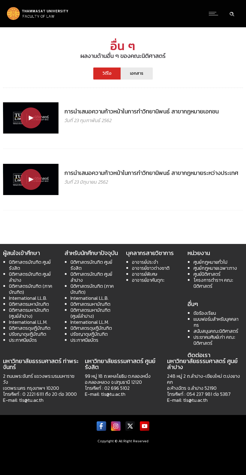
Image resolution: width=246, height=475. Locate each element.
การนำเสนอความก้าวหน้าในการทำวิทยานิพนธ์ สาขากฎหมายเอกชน (141, 111)
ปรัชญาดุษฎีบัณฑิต (27, 334)
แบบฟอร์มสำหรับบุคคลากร (216, 322)
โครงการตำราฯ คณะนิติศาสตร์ (213, 283)
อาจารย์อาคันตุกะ (148, 280)
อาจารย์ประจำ (145, 262)
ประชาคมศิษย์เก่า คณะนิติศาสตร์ (214, 340)
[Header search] (232, 13)
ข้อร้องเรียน (205, 313)
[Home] (38, 19)
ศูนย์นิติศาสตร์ (207, 274)
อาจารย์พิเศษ (144, 274)
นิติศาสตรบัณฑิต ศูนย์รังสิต (30, 265)
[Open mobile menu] (215, 14)
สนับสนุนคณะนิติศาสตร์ (216, 331)
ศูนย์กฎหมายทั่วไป (210, 262)
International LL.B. (28, 298)
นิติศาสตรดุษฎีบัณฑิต (29, 328)
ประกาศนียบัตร (23, 340)
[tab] (107, 74)
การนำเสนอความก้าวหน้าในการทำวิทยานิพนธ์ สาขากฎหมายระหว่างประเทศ (151, 172)
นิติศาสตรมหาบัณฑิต (29, 304)
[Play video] (30, 118)
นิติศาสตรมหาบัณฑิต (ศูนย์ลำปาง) (29, 313)
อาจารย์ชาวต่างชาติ (151, 268)
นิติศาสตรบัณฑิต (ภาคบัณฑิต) (30, 289)
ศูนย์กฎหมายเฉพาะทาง (215, 268)
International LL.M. (28, 322)
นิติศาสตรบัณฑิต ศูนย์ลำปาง (30, 277)
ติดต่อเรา (199, 354)
